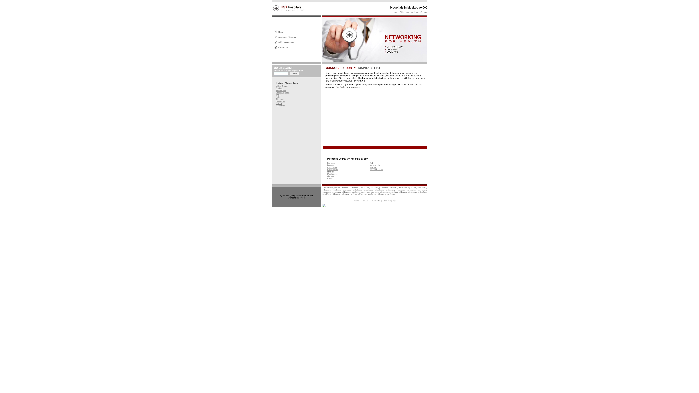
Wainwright (375, 165)
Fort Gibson (332, 169)
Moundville (280, 106)
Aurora (279, 103)
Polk (278, 97)
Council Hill (332, 167)
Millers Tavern (282, 86)
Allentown (280, 99)
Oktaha (330, 176)
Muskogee (332, 174)
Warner (373, 167)
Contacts (376, 201)
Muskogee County (419, 12)
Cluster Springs (282, 93)
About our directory (287, 37)
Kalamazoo (281, 90)
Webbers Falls (376, 169)
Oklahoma (404, 12)
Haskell (330, 172)
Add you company (286, 42)
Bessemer (280, 101)
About (365, 201)
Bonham (279, 88)
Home (395, 12)
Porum (330, 178)
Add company (390, 201)
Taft (371, 163)
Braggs (330, 165)
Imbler (278, 95)
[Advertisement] (356, 117)
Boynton (331, 163)
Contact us (283, 47)
